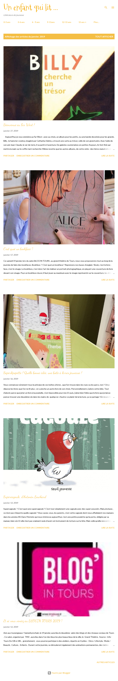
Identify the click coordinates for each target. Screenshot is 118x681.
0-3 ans (6, 22)
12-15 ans (66, 22)
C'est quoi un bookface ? (18, 249)
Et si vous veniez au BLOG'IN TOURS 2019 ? (32, 621)
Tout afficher (104, 36)
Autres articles (106, 662)
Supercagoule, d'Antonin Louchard (24, 497)
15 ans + (82, 22)
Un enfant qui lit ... (30, 7)
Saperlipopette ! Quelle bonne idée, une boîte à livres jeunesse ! (42, 373)
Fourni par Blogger (60, 673)
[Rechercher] (106, 5)
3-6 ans (21, 22)
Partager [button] (8, 155)
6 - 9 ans (36, 22)
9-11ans (51, 22)
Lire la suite (108, 155)
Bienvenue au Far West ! (19, 125)
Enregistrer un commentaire (33, 155)
